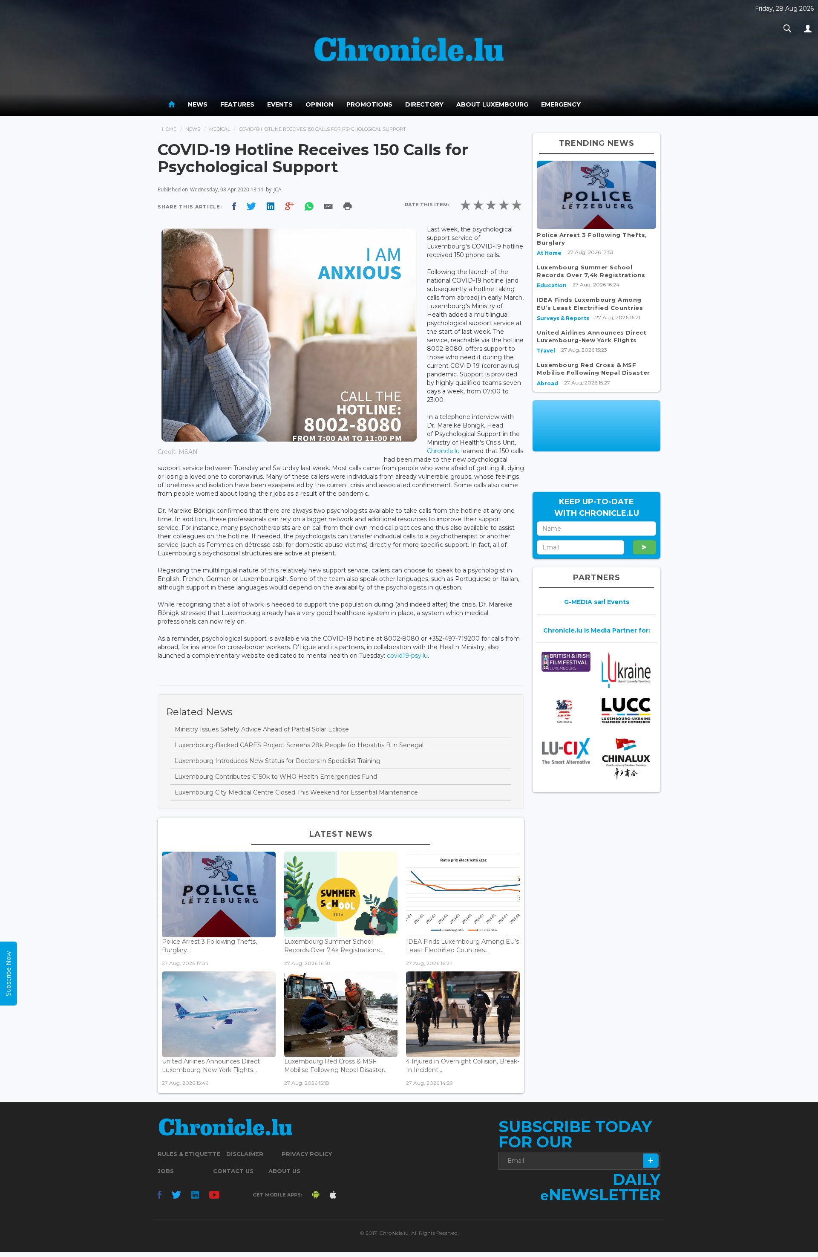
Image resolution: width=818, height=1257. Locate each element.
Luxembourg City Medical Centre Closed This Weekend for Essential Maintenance (296, 792)
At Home (549, 253)
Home (169, 129)
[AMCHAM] (566, 711)
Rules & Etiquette (189, 1153)
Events (280, 104)
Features (237, 104)
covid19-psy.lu (407, 655)
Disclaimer (244, 1153)
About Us (284, 1170)
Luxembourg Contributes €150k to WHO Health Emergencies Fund (276, 776)
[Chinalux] (626, 758)
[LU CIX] (566, 751)
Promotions (369, 104)
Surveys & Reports (563, 318)
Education (552, 285)
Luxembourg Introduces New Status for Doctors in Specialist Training (277, 761)
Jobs (166, 1170)
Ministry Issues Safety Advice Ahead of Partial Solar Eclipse (262, 729)
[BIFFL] (566, 661)
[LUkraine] (626, 669)
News (197, 104)
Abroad (547, 383)
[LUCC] (626, 710)
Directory (424, 104)
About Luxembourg (492, 104)
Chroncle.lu (443, 451)
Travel (546, 350)
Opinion (319, 104)
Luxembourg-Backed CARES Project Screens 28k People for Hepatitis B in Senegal (299, 745)
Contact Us (233, 1170)
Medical (219, 129)
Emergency (561, 104)
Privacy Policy (307, 1153)
